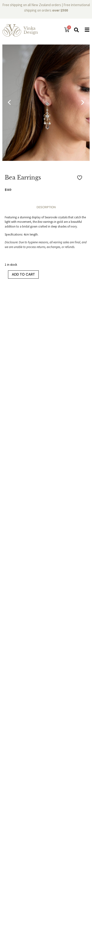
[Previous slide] (10, 102)
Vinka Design (31, 30)
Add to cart (23, 274)
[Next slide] (81, 102)
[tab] (46, 207)
